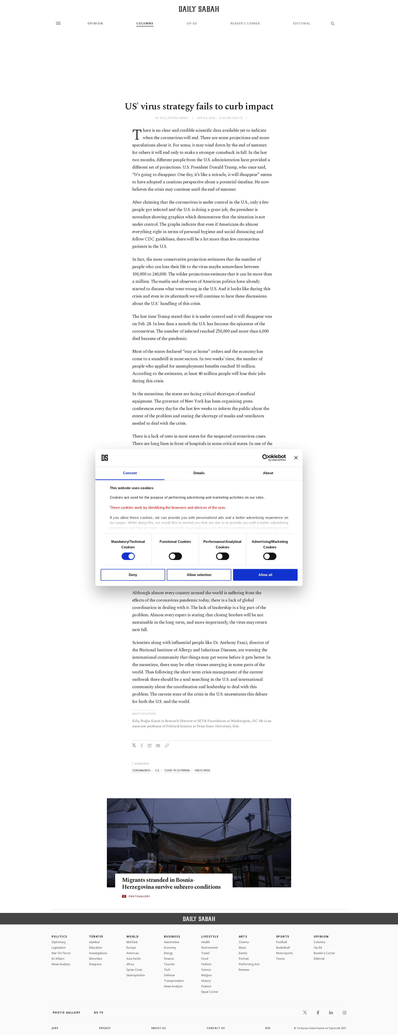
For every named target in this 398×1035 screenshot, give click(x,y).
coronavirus (141, 770)
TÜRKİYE (96, 937)
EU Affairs (58, 959)
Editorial (301, 23)
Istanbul (94, 942)
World (132, 937)
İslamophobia (135, 975)
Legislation (59, 948)
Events (243, 953)
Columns (144, 23)
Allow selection (199, 575)
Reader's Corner (245, 23)
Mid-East (132, 942)
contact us (216, 1028)
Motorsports (284, 953)
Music (242, 948)
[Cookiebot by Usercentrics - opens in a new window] (266, 457)
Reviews (244, 970)
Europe (131, 948)
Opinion (95, 23)
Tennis (280, 959)
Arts (243, 937)
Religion (206, 975)
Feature (206, 986)
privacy (105, 1028)
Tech (167, 970)
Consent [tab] (130, 473)
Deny (133, 575)
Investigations (98, 953)
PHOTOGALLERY (139, 896)
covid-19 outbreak (177, 770)
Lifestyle (210, 937)
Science (206, 970)
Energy (168, 953)
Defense (169, 975)
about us (158, 1028)
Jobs (55, 1028)
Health (205, 942)
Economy (170, 948)
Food (204, 959)
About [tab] (268, 473)
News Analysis (61, 964)
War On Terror (61, 953)
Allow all (265, 575)
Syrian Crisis (134, 970)
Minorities (95, 959)
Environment (209, 948)
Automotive (171, 942)
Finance (169, 959)
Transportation (174, 981)
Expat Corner (209, 992)
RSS (267, 1028)
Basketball (283, 948)
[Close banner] (296, 457)
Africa (130, 964)
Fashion (206, 964)
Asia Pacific (133, 959)
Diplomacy (59, 942)
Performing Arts (249, 964)
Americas (132, 953)
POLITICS (59, 937)
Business (172, 937)
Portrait (244, 959)
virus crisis (202, 770)
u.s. (157, 770)
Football (281, 942)
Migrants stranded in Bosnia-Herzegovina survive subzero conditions (171, 884)
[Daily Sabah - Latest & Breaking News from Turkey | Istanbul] (199, 9)
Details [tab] (199, 473)
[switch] (175, 556)
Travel (205, 953)
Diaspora (95, 964)
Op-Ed (192, 23)
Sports (282, 937)
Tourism (169, 964)
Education (95, 948)
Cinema (244, 942)
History (206, 981)
